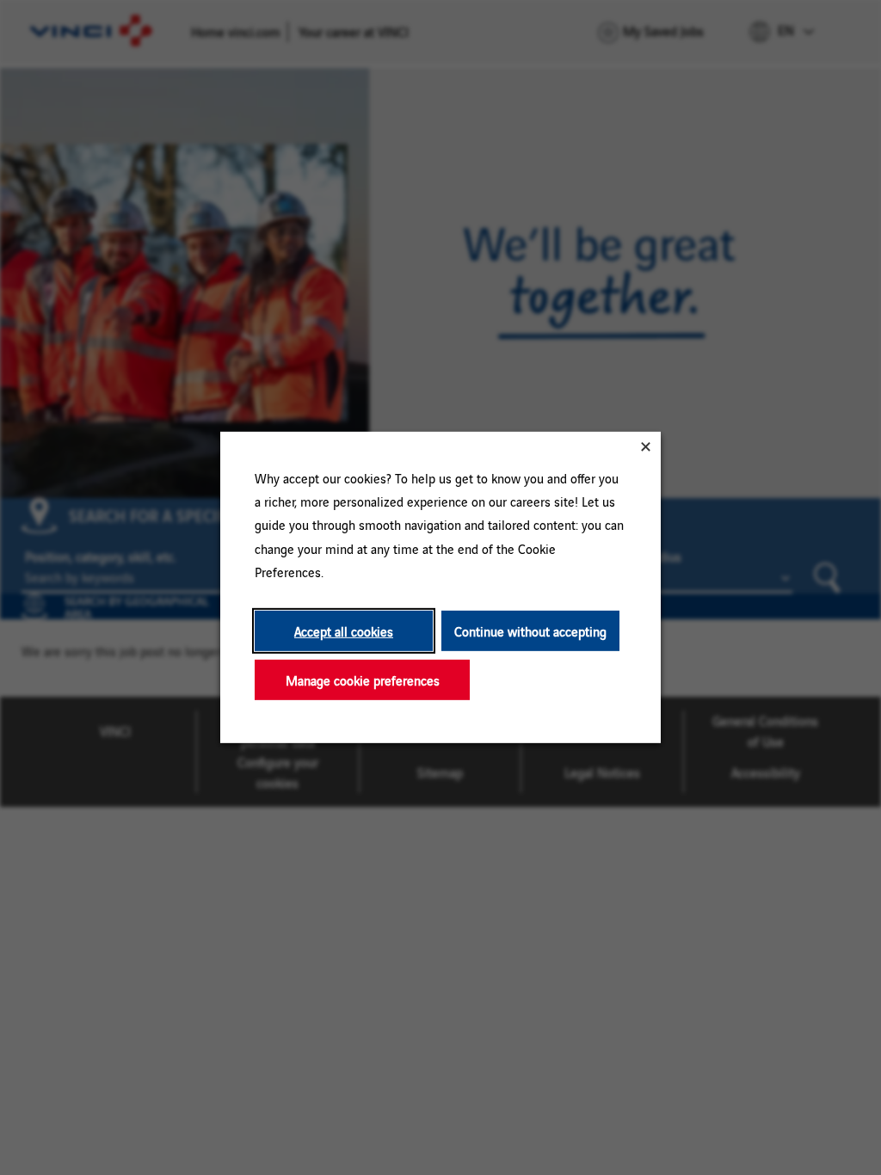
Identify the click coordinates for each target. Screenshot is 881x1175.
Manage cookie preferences (363, 680)
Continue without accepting (530, 631)
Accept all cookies (343, 631)
